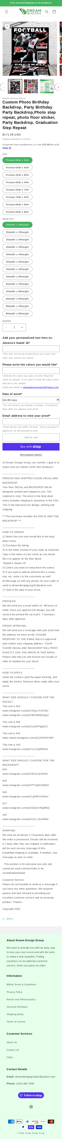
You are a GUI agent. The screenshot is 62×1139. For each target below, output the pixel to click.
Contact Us (13, 1050)
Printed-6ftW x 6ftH (17, 204)
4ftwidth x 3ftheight (17, 247)
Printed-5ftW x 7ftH (17, 189)
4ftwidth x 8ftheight (17, 291)
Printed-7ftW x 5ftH (17, 197)
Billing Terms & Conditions (21, 984)
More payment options (31, 454)
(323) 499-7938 (25, 1083)
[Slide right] (58, 87)
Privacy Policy (14, 992)
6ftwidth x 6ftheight (17, 298)
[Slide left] (3, 87)
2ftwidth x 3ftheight (17, 224)
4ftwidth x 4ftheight (17, 254)
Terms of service (16, 1021)
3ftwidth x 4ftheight (17, 239)
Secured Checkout (17, 1006)
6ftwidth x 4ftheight (17, 284)
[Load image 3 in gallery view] (47, 86)
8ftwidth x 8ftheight (17, 313)
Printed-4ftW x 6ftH (17, 175)
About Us (12, 1042)
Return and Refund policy (21, 999)
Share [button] (9, 918)
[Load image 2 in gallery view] (31, 86)
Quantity (6, 321)
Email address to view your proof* (26, 415)
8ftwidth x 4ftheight (17, 306)
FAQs (10, 1057)
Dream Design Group (35, 1133)
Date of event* (12, 394)
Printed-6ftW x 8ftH (17, 212)
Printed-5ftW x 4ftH (17, 167)
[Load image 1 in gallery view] (15, 86)
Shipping (6, 139)
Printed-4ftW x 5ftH (17, 160)
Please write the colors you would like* (29, 364)
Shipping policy (15, 1014)
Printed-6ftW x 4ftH (17, 182)
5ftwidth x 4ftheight (17, 269)
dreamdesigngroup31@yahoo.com (41, 387)
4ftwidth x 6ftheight (17, 276)
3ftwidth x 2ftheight (17, 232)
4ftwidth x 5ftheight (17, 261)
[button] (6, 11)
